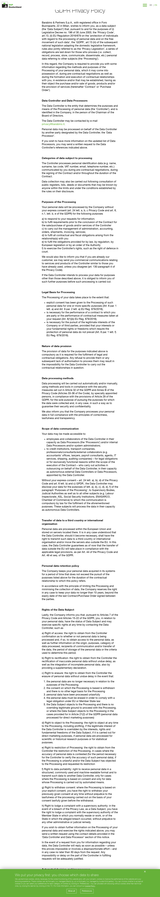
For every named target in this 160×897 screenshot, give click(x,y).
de (151, 5)
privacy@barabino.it (53, 124)
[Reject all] (144, 871)
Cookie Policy (90, 886)
